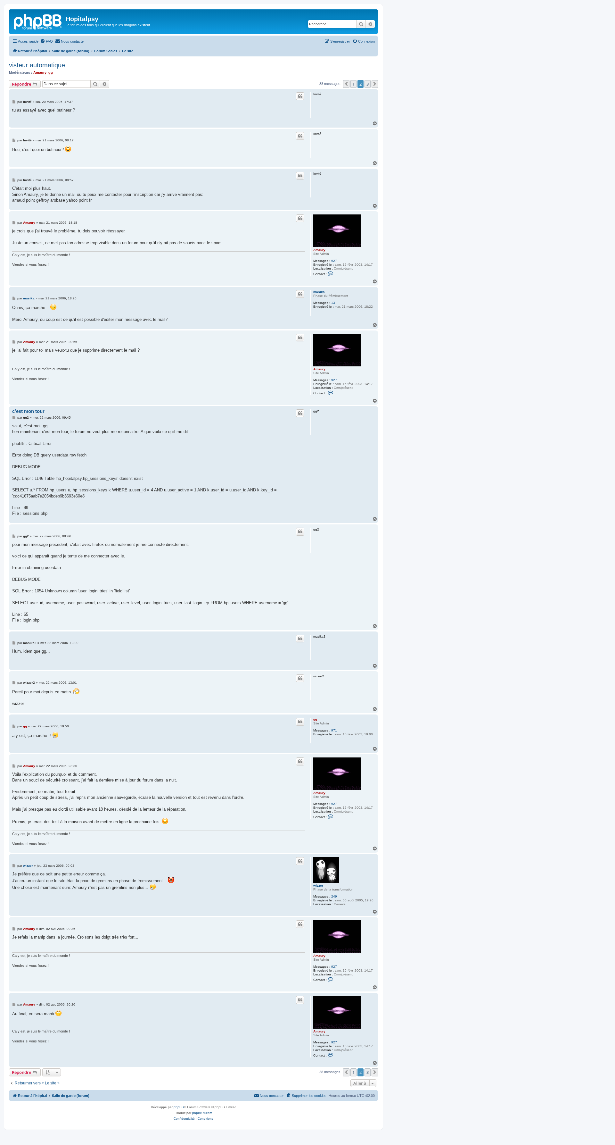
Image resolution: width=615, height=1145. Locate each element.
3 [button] (367, 84)
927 (334, 261)
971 (334, 730)
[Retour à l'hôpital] (38, 21)
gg (50, 72)
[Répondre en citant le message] (300, 96)
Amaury (39, 72)
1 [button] (353, 84)
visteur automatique (37, 65)
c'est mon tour (28, 411)
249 (334, 896)
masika (319, 292)
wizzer (318, 885)
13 (333, 303)
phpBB (179, 1107)
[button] (346, 84)
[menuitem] (46, 41)
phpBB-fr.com (202, 1113)
